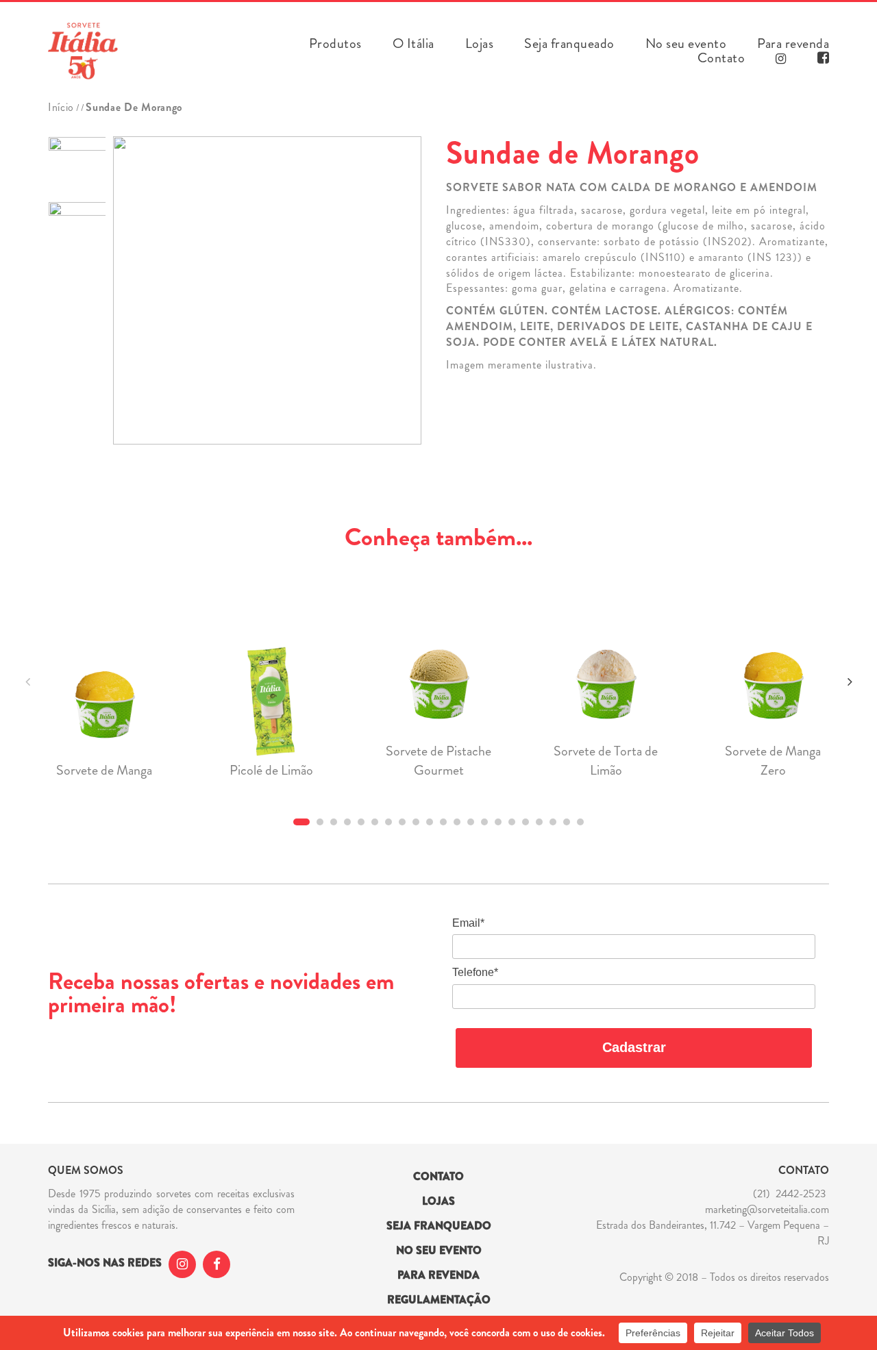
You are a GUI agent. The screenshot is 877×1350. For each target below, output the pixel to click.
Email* (468, 923)
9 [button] (415, 821)
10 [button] (429, 821)
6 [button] (374, 821)
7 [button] (388, 821)
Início (61, 107)
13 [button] (470, 821)
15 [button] (498, 821)
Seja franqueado (569, 44)
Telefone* (475, 972)
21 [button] (580, 821)
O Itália (413, 44)
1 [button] (301, 821)
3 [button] (333, 821)
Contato (721, 58)
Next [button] (849, 681)
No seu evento (686, 44)
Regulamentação (439, 1300)
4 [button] (347, 821)
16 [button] (511, 821)
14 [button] (484, 821)
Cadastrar (634, 1047)
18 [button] (539, 821)
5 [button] (361, 821)
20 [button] (566, 821)
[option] (77, 165)
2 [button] (320, 821)
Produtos (335, 44)
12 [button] (457, 821)
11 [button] (443, 821)
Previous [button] (27, 681)
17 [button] (525, 821)
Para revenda (793, 44)
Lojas (479, 44)
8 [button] (402, 821)
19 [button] (552, 821)
